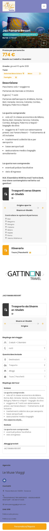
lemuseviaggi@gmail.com (15, 505)
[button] (43, 6)
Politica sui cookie (9, 519)
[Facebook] (4, 480)
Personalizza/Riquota (24, 526)
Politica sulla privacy (10, 514)
